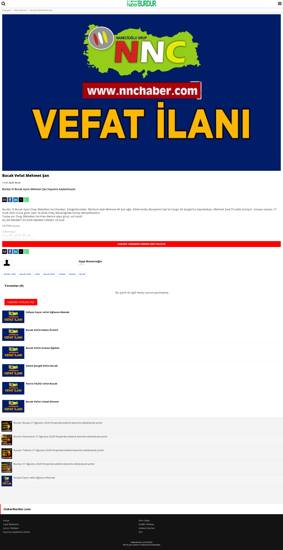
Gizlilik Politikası (146, 524)
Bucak (82, 274)
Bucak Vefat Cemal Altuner (42, 401)
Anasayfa (6, 10)
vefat (37, 274)
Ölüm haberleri (20, 10)
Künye (6, 520)
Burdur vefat (10, 274)
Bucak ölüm (49, 274)
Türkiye (62, 274)
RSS (141, 531)
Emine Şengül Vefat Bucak (42, 365)
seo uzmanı (134, 545)
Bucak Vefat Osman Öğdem (42, 348)
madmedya (155, 545)
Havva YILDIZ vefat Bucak (41, 383)
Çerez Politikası (11, 528)
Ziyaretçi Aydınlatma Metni (16, 531)
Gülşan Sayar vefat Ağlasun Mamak (47, 312)
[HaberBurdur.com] (141, 3)
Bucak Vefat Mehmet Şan (41, 10)
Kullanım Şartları (147, 528)
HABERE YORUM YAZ (20, 302)
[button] (4, 199)
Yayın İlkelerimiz (11, 524)
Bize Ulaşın (144, 520)
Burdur (72, 274)
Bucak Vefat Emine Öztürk (42, 330)
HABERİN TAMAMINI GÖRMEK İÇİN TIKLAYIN (141, 244)
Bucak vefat (25, 274)
